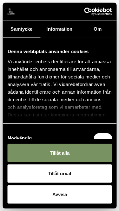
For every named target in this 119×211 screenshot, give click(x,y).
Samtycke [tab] (21, 29)
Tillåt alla (59, 152)
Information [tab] (59, 29)
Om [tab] (98, 29)
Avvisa (59, 194)
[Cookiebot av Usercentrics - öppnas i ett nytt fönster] (85, 11)
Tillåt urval (59, 173)
